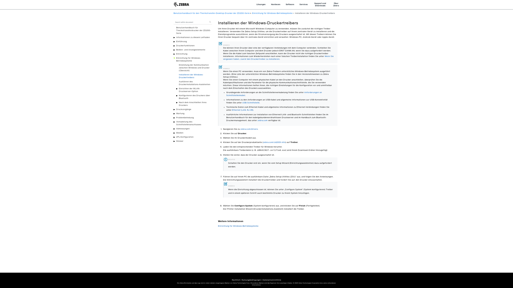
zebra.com (263, 120)
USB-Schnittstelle (251, 103)
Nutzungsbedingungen (251, 280)
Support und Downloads (320, 5)
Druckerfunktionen (185, 46)
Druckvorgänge (183, 109)
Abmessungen (183, 129)
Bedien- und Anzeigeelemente (190, 50)
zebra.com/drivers (249, 129)
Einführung (181, 42)
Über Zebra (336, 5)
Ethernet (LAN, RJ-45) (242, 110)
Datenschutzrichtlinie (272, 280)
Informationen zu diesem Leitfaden (193, 37)
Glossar (179, 141)
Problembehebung (185, 118)
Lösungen (261, 4)
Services (304, 4)
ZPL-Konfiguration (185, 137)
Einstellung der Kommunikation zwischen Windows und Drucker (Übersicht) (194, 68)
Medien (179, 133)
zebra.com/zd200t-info (274, 142)
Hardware (275, 4)
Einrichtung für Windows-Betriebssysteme (272, 13)
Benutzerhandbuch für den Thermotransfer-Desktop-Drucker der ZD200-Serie (212, 13)
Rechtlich (236, 280)
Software (290, 4)
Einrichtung (181, 54)
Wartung (180, 114)
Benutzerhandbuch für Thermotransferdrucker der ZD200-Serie (193, 30)
